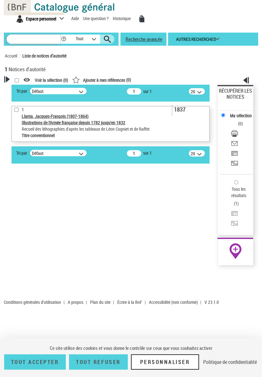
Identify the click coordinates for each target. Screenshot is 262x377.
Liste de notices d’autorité (44, 56)
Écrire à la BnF (129, 302)
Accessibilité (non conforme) (173, 302)
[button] (64, 39)
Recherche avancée (144, 39)
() (107, 80)
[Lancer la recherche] (107, 39)
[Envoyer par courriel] (234, 144)
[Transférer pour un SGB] (234, 164)
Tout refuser (98, 361)
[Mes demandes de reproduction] (142, 19)
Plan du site (100, 302)
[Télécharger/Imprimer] (234, 134)
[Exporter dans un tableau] (234, 154)
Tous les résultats (238, 192)
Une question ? (96, 18)
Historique (122, 18)
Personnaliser (165, 361)
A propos (75, 302)
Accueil (11, 56)
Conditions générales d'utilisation (32, 302)
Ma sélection (241, 115)
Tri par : (22, 91)
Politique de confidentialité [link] (230, 361)
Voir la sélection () (51, 80)
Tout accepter (35, 361)
